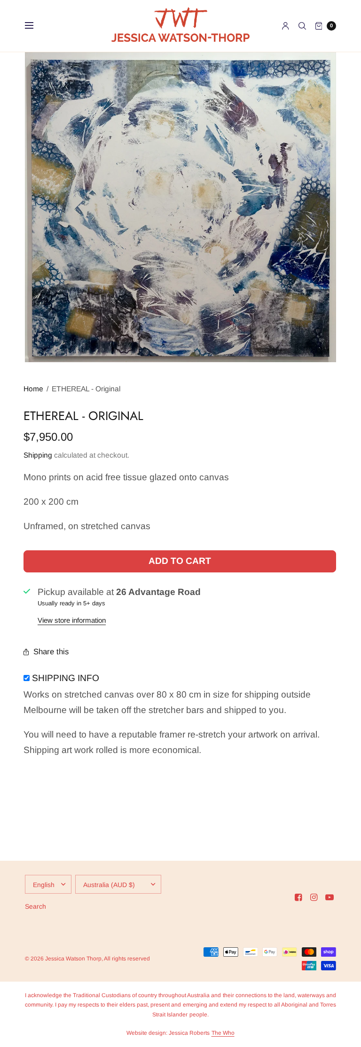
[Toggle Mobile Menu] (35, 26)
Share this (51, 651)
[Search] (302, 26)
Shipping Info (65, 678)
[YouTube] (329, 897)
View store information (72, 620)
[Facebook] (298, 897)
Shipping (38, 455)
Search (35, 906)
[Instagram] (314, 897)
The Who (223, 1033)
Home (33, 389)
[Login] (285, 26)
